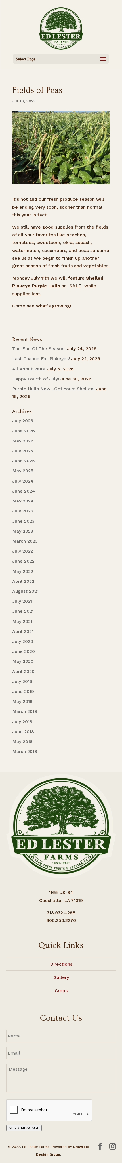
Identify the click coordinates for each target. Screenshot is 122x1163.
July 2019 (22, 681)
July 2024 (22, 481)
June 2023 (23, 521)
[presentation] (49, 1110)
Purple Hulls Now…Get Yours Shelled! (53, 388)
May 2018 (22, 741)
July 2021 (22, 601)
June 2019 (23, 691)
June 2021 (23, 611)
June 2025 (23, 460)
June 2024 (23, 491)
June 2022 (23, 561)
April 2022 (23, 581)
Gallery (61, 977)
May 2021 (22, 621)
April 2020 (23, 671)
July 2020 (22, 641)
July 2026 (22, 420)
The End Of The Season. (39, 348)
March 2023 (25, 541)
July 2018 (22, 721)
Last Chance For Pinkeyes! (41, 358)
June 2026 (23, 431)
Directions (61, 964)
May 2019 (22, 701)
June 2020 (23, 651)
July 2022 (22, 551)
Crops (61, 990)
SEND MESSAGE (24, 1128)
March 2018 (24, 751)
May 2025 (22, 470)
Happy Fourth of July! (35, 378)
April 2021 (22, 631)
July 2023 (22, 511)
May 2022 (22, 571)
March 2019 (24, 711)
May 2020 (22, 661)
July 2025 (22, 451)
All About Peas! (29, 369)
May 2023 (22, 531)
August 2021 (25, 591)
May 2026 (22, 441)
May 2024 (23, 501)
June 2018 (23, 731)
